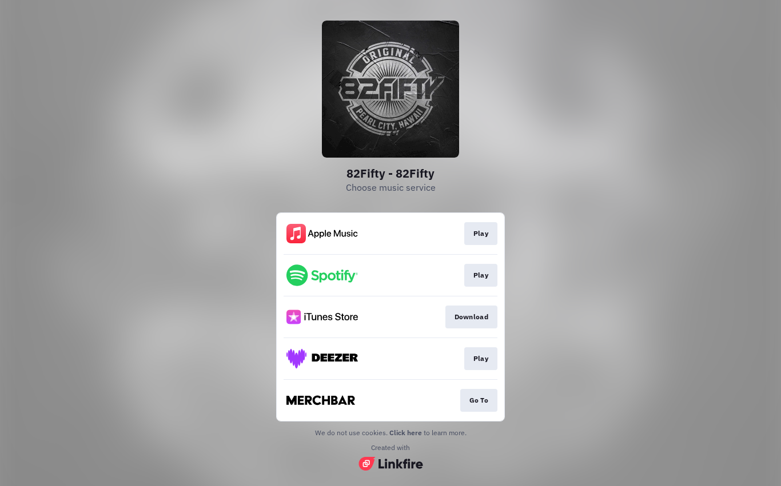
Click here (405, 432)
